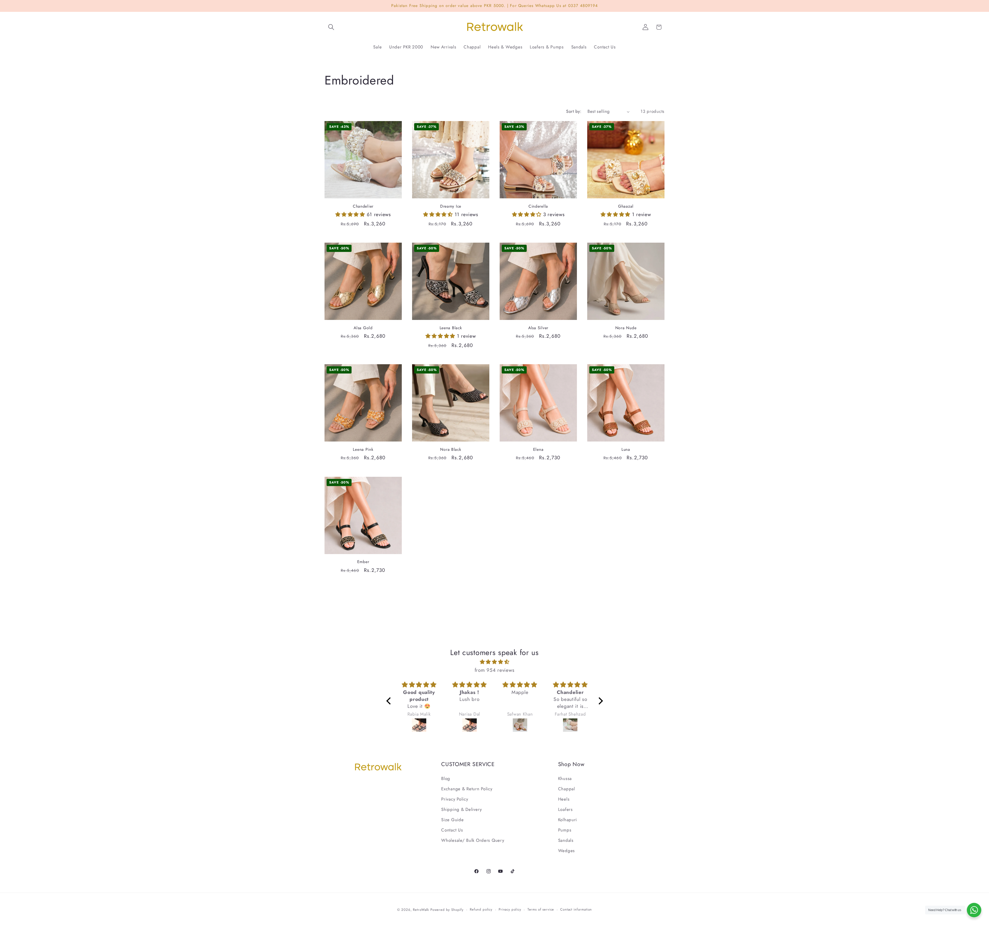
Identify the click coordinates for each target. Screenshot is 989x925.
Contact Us (452, 830)
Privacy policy (510, 909)
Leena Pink (363, 449)
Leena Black (451, 327)
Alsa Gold (363, 327)
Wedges (566, 850)
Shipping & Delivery (461, 809)
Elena (538, 449)
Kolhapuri (567, 820)
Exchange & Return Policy (466, 789)
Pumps (565, 830)
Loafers (565, 809)
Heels (564, 799)
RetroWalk (421, 909)
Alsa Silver (538, 327)
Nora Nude (625, 327)
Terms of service (540, 909)
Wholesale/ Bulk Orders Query (472, 840)
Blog (445, 778)
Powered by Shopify (447, 909)
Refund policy (481, 909)
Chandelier (363, 206)
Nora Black (450, 449)
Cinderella (538, 206)
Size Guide (452, 820)
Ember (363, 561)
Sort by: (573, 111)
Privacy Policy (454, 799)
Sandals (566, 840)
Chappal (566, 789)
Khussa (565, 778)
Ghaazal (626, 206)
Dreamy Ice (450, 206)
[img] (494, 662)
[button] (331, 27)
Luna (625, 449)
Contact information (576, 909)
